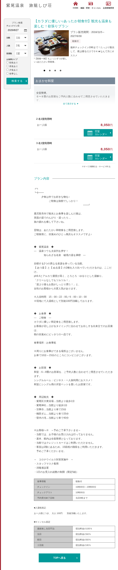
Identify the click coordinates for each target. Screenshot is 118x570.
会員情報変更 (108, 8)
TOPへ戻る (59, 558)
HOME (75, 8)
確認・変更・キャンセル (91, 8)
